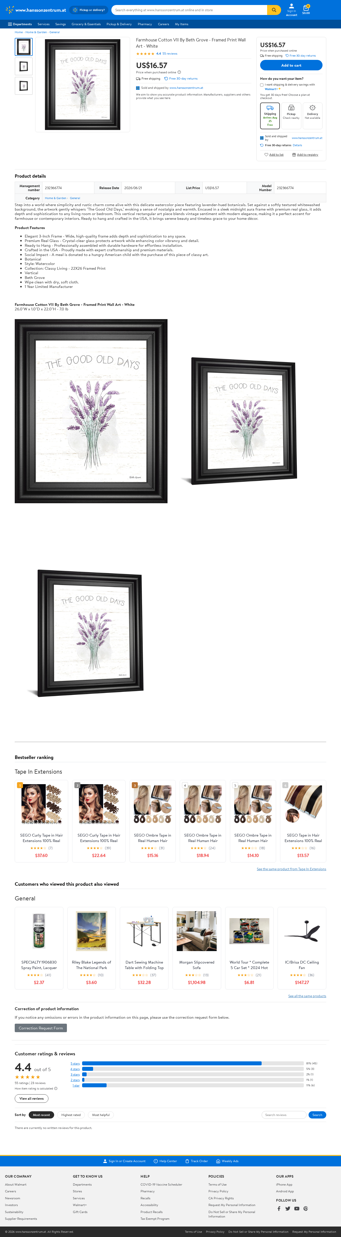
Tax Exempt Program (155, 1218)
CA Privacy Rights (221, 1198)
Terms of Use (217, 1184)
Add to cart (291, 65)
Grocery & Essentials (86, 24)
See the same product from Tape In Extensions (291, 868)
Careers (163, 24)
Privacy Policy (218, 1191)
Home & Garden (36, 32)
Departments (22, 24)
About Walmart (15, 1184)
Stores (77, 1191)
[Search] (274, 10)
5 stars (75, 1063)
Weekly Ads (230, 1161)
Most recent (41, 1115)
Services (43, 24)
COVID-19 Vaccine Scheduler (161, 1184)
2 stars (75, 1080)
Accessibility (149, 1205)
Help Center (168, 1161)
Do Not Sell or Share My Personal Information (258, 1232)
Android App (285, 1191)
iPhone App (284, 1184)
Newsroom (12, 1198)
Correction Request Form (41, 1028)
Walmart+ (80, 1205)
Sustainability (14, 1212)
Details (297, 145)
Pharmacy (145, 24)
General (54, 32)
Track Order (199, 1161)
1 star (76, 1085)
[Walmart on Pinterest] (306, 1209)
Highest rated (71, 1115)
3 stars (75, 1074)
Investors (11, 1205)
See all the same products (307, 995)
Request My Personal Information (231, 1205)
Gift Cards (80, 1212)
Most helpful (101, 1115)
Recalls (145, 1198)
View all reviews (31, 1098)
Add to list (276, 154)
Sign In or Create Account (127, 1161)
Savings (60, 24)
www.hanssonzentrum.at (186, 87)
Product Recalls (152, 1212)
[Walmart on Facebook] (279, 1209)
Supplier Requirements (21, 1218)
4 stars (75, 1069)
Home (19, 32)
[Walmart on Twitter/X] (288, 1209)
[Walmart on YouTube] (297, 1209)
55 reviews (170, 53)
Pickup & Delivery (119, 24)
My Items (181, 24)
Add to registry (307, 154)
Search (317, 1115)
